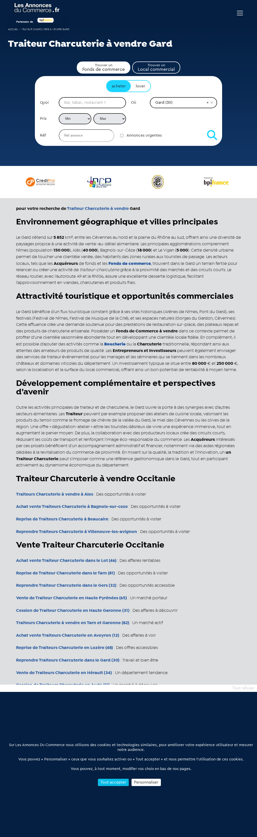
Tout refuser (243, 688)
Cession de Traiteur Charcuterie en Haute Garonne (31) (73, 610)
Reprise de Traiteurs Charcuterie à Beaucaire (62, 519)
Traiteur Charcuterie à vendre (98, 208)
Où (133, 102)
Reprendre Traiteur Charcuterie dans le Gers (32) (66, 585)
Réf (43, 135)
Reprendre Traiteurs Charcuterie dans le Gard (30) (67, 660)
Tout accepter (113, 782)
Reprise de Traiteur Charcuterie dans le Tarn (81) (65, 573)
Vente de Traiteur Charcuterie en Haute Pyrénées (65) (71, 598)
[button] (207, 102)
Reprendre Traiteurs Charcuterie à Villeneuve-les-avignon (76, 531)
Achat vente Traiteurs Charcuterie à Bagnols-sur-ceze (72, 506)
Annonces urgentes (144, 135)
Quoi (44, 102)
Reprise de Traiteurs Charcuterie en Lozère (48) (64, 647)
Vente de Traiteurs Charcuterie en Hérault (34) (64, 673)
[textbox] (92, 102)
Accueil (13, 29)
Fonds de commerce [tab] (103, 68)
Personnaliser (146, 782)
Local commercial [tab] (156, 68)
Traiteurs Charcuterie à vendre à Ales (54, 494)
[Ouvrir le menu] (240, 13)
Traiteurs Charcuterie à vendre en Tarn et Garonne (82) (72, 623)
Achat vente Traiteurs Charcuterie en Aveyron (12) (67, 635)
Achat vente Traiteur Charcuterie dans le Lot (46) (66, 560)
